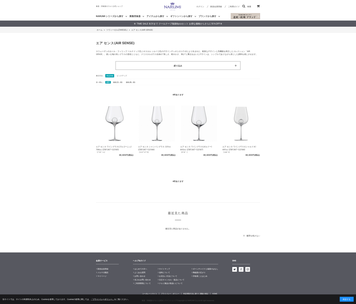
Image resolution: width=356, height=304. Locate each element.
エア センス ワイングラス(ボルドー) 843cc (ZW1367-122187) (196, 148)
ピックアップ (122, 76)
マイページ (102, 276)
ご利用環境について (142, 283)
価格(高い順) (130, 82)
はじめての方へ (140, 269)
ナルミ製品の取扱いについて (171, 283)
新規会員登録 (216, 6)
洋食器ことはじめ (200, 276)
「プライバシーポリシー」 (102, 299)
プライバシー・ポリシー (170, 294)
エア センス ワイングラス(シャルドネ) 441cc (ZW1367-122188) (239, 148)
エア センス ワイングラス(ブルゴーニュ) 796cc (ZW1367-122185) (114, 148)
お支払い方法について (168, 276)
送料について (164, 272)
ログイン (200, 6)
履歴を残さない (253, 235)
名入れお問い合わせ (142, 280)
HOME (214, 294)
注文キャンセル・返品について (171, 280)
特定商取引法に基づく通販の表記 (195, 294)
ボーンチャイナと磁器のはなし (205, 269)
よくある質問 (139, 272)
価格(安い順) (118, 82)
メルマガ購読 (102, 272)
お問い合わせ (139, 276)
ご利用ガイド (234, 6)
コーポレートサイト (149, 294)
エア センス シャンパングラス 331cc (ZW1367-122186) (154, 148)
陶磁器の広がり (199, 272)
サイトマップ (164, 269)
